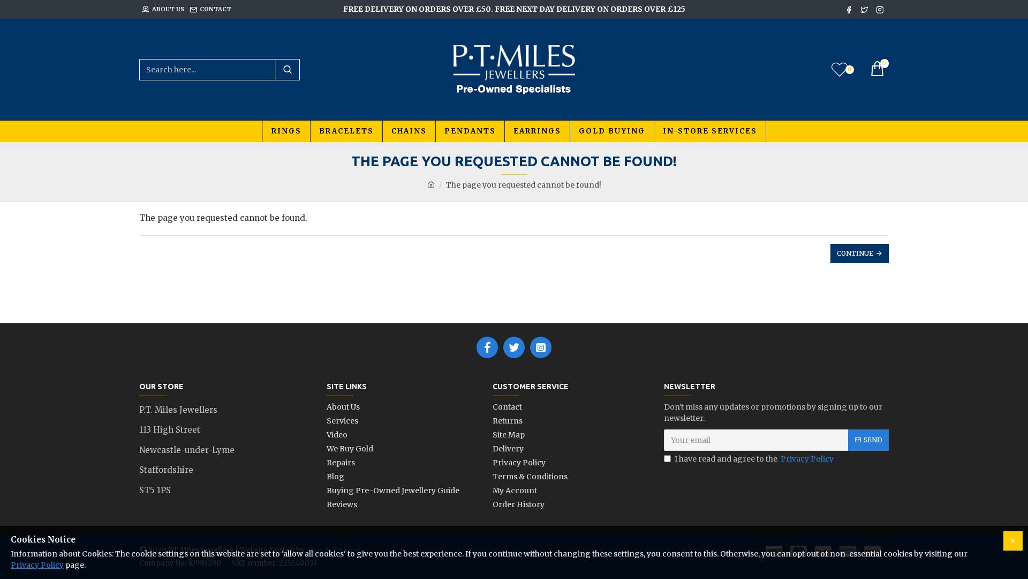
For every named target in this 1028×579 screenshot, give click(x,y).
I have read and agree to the (754, 459)
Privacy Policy (37, 565)
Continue (855, 253)
